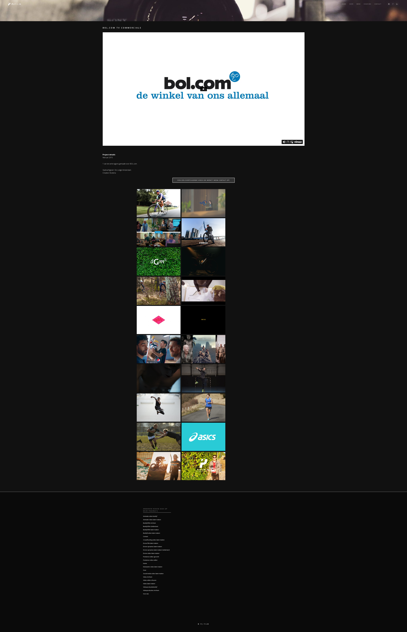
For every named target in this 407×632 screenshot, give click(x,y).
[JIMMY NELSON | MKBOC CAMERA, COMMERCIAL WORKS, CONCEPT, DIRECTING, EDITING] (203, 349)
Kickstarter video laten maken (152, 567)
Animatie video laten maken (152, 520)
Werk (359, 4)
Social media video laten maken (153, 573)
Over (351, 4)
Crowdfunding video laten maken (153, 540)
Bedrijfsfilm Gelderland (150, 526)
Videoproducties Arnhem (151, 590)
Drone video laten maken (151, 553)
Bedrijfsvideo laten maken (151, 533)
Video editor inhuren (149, 580)
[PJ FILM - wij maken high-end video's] (14, 4)
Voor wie (367, 4)
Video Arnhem (147, 577)
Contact (377, 4)
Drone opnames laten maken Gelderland (156, 550)
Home (344, 4)
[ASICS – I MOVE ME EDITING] (203, 437)
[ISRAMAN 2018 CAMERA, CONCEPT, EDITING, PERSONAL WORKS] (159, 466)
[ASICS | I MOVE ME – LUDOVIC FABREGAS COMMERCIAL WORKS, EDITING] (203, 378)
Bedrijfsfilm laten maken (151, 530)
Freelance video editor (150, 560)
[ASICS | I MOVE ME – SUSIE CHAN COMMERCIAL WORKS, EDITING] (203, 407)
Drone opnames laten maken (152, 546)
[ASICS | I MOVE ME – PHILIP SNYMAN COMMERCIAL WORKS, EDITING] (159, 437)
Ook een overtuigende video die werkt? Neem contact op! (203, 180)
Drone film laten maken (150, 543)
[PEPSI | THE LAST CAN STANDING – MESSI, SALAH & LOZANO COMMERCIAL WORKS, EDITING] (159, 349)
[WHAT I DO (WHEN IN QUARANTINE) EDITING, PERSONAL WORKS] (203, 320)
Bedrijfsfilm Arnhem (149, 523)
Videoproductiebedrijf (150, 587)
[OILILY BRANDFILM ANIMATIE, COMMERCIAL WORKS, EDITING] (159, 320)
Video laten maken (149, 584)
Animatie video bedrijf (150, 516)
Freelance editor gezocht (151, 557)
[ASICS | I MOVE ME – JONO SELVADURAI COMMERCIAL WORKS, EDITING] (159, 407)
